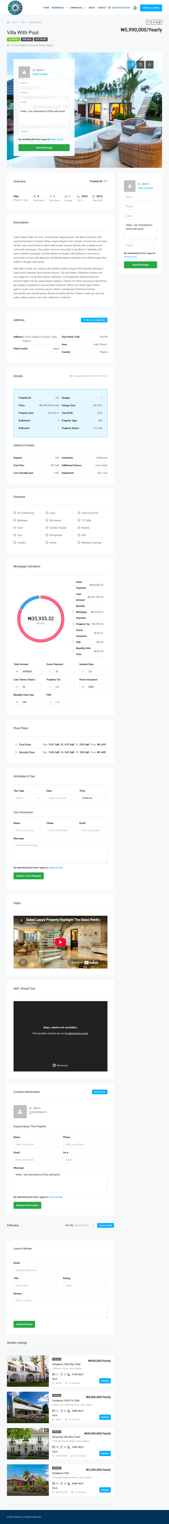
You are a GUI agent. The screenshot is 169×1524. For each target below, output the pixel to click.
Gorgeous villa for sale (65, 1400)
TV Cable (86, 520)
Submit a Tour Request (28, 875)
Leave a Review (105, 1225)
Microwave (55, 520)
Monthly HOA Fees (24, 694)
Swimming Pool (90, 513)
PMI (49, 694)
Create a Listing (151, 8)
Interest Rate (86, 664)
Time (82, 790)
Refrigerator (56, 535)
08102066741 (39, 1112)
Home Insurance (88, 679)
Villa (23, 22)
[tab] (131, 65)
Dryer (20, 527)
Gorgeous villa (60, 1473)
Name (17, 823)
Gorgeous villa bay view (66, 1364)
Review (18, 1293)
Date (49, 790)
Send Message (44, 147)
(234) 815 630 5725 (121, 8)
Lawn (52, 513)
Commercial (76, 8)
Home (46, 8)
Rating (66, 1278)
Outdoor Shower (58, 527)
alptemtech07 (62, 1456)
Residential (58, 8)
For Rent (57, 1468)
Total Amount (21, 664)
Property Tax (53, 679)
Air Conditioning (25, 513)
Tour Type (19, 790)
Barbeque (22, 520)
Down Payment (55, 664)
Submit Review (24, 1324)
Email (82, 823)
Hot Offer (40, 39)
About (92, 8)
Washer (86, 527)
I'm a (65, 1152)
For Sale (26, 39)
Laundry (21, 542)
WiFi (84, 535)
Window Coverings (91, 542)
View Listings (40, 74)
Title (16, 1278)
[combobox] (44, 131)
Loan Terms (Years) (24, 679)
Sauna (53, 542)
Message (19, 838)
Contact (102, 8)
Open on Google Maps (95, 320)
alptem (59, 1383)
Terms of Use (56, 139)
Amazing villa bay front (66, 1436)
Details (105, 1380)
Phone (50, 823)
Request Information (27, 1205)
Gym (19, 535)
